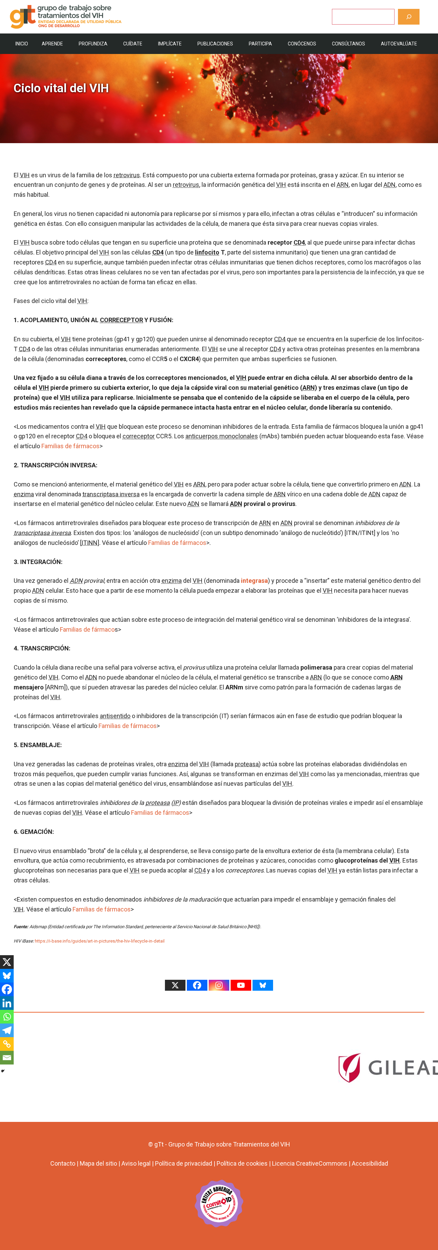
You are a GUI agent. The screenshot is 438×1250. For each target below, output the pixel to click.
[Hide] (2, 1071)
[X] (7, 962)
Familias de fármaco (87, 629)
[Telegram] (7, 1030)
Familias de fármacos (70, 446)
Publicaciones (215, 43)
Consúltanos (348, 43)
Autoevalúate (399, 43)
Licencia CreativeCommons (309, 1163)
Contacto (62, 1163)
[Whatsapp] (7, 1017)
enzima (24, 494)
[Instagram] (219, 985)
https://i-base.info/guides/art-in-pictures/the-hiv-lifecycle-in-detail (100, 941)
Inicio (21, 43)
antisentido (115, 715)
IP (176, 802)
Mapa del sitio (98, 1163)
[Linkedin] (7, 1003)
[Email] (7, 1057)
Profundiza (93, 43)
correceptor (139, 436)
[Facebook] (7, 989)
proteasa (247, 764)
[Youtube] (241, 985)
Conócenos (302, 43)
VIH (25, 175)
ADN (390, 184)
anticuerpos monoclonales (221, 436)
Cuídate (132, 43)
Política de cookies (242, 1163)
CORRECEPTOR (121, 320)
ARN (343, 184)
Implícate (170, 43)
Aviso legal (136, 1163)
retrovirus (127, 175)
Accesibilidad (370, 1163)
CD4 (299, 242)
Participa (260, 43)
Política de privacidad (183, 1163)
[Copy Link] (7, 1044)
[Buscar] (409, 16)
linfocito (207, 252)
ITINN (89, 542)
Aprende (52, 43)
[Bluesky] (7, 976)
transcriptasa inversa (111, 494)
